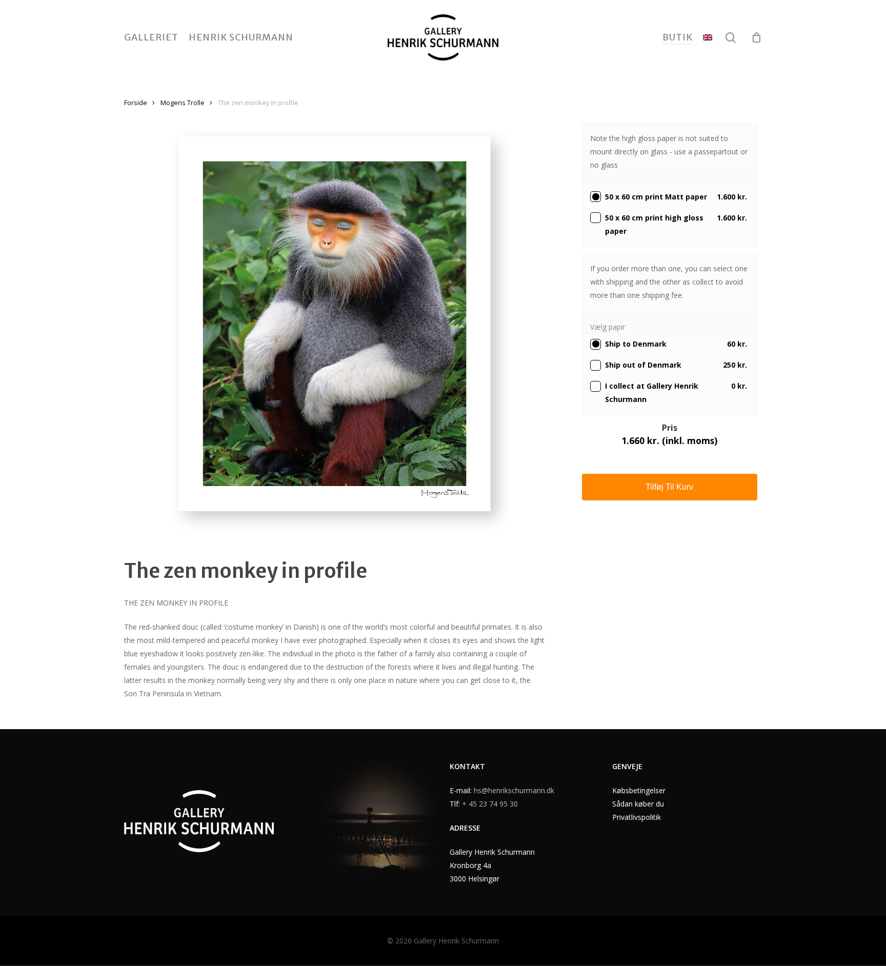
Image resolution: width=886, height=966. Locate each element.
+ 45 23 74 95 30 (490, 804)
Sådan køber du (638, 804)
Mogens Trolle (182, 102)
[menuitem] (707, 37)
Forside (135, 102)
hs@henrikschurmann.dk (514, 790)
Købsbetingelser (639, 790)
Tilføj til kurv (669, 486)
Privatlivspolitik (636, 817)
